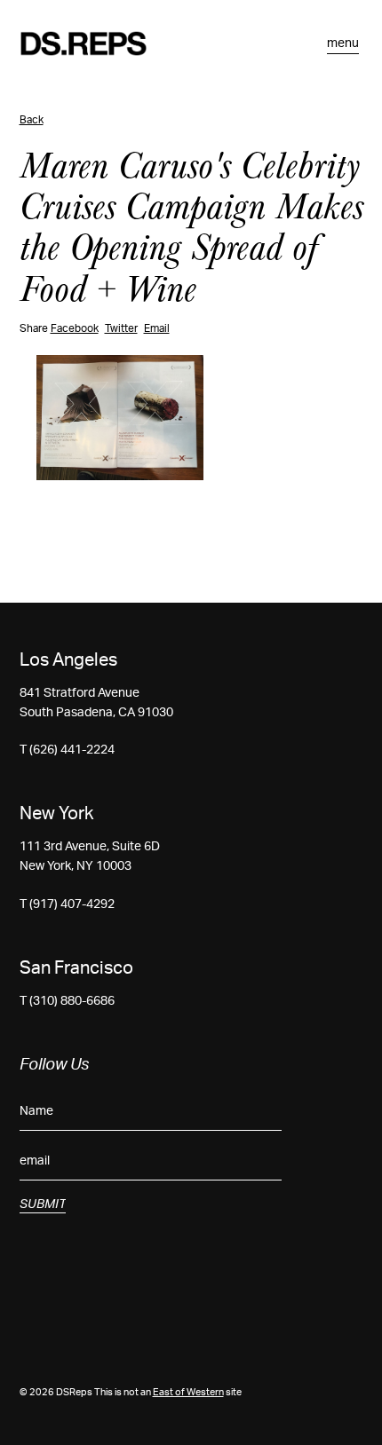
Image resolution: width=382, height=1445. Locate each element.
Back (32, 119)
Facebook (75, 328)
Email (157, 328)
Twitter (121, 328)
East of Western (188, 1392)
